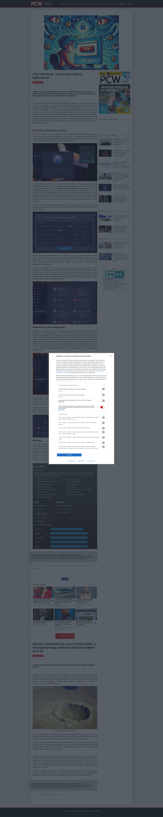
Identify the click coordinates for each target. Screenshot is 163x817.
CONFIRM (69, 455)
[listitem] (81, 385)
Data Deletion (72, 461)
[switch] (102, 389)
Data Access (81, 461)
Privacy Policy (91, 461)
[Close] (110, 356)
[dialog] (81, 408)
